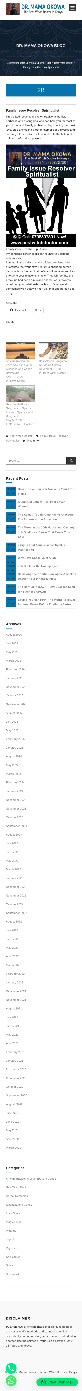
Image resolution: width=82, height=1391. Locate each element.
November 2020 (16, 1078)
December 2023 (16, 799)
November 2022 (16, 895)
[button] (57, 1382)
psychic (10, 1239)
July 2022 (12, 930)
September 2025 (16, 704)
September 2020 (16, 1095)
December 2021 (16, 991)
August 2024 (14, 756)
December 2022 (16, 886)
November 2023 (16, 808)
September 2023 (16, 825)
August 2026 (14, 634)
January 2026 (14, 678)
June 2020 (12, 1121)
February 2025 (15, 738)
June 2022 (12, 939)
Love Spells (13, 1213)
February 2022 (15, 973)
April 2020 (12, 1138)
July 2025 (12, 721)
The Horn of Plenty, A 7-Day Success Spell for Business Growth (46, 589)
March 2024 (13, 773)
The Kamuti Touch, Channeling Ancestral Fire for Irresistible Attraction (46, 517)
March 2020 (13, 1147)
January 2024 (14, 791)
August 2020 (14, 1104)
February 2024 (15, 782)
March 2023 (13, 869)
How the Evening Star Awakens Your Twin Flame (46, 491)
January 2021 (14, 1060)
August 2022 (14, 921)
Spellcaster (13, 1256)
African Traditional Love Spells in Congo (31, 1178)
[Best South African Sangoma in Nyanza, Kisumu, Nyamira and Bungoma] (20, 394)
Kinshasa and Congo (19, 1204)
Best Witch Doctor (21, 435)
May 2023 (12, 860)
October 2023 (14, 817)
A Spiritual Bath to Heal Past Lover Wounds (41, 504)
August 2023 (14, 834)
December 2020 (16, 1069)
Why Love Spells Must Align (37, 557)
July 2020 (12, 1112)
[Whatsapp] (11, 1380)
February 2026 (15, 669)
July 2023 (12, 843)
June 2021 (12, 1026)
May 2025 (12, 730)
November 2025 (16, 686)
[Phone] (11, 1368)
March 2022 (13, 965)
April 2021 (12, 1043)
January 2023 (14, 878)
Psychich (11, 1248)
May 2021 (12, 1034)
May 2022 (12, 947)
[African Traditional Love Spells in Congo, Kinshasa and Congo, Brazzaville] (20, 350)
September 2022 (16, 912)
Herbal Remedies (17, 1195)
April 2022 (12, 956)
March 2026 (13, 660)
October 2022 (14, 904)
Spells (10, 1265)
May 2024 (12, 765)
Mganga (11, 1230)
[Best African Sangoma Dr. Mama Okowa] (53, 350)
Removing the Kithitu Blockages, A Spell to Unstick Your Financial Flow (47, 576)
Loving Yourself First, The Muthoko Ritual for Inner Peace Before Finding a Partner (46, 602)
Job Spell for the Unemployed (38, 566)
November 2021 (16, 999)
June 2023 (12, 852)
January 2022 (14, 982)
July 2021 (12, 1017)
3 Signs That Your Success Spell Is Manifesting (41, 547)
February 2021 (15, 1052)
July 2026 (12, 643)
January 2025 (14, 747)
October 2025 (14, 695)
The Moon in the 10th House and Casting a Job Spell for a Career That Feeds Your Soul (47, 532)
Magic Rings (13, 1221)
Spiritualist (12, 1274)
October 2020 (14, 1086)
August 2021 (14, 1008)
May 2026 (12, 652)
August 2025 (14, 712)
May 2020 (12, 1130)
